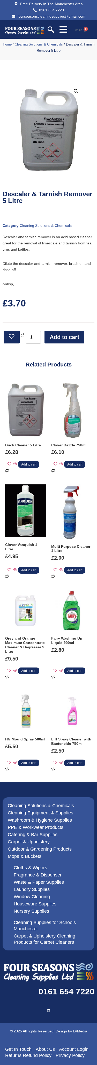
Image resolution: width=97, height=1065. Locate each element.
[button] (51, 30)
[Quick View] (15, 464)
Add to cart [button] (28, 464)
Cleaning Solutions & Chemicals (39, 44)
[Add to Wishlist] (12, 337)
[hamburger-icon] (63, 30)
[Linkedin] (48, 1010)
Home (7, 44)
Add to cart (64, 337)
